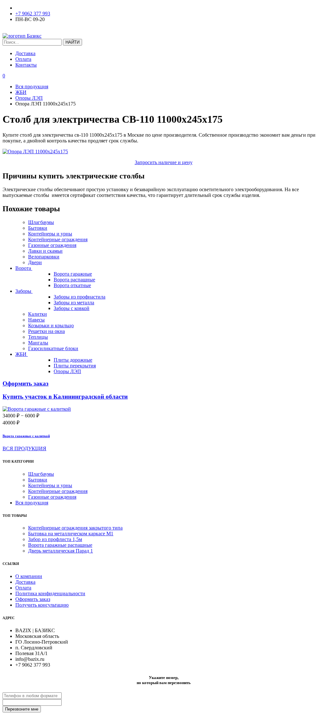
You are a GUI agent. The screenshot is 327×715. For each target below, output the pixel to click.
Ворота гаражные (73, 274)
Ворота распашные (74, 279)
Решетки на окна (46, 331)
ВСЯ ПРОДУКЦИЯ (24, 448)
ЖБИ (21, 354)
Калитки (37, 314)
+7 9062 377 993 (32, 13)
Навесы (36, 319)
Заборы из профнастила (79, 297)
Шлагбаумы (41, 222)
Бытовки (37, 228)
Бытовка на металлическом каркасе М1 (70, 533)
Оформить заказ (32, 599)
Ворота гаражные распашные (60, 545)
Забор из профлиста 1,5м (55, 539)
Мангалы (38, 342)
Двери (35, 262)
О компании (28, 576)
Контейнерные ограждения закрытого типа (75, 528)
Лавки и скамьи (45, 251)
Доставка (25, 53)
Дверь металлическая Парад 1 (60, 550)
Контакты (26, 65)
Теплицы (38, 337)
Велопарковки (43, 256)
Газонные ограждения (52, 245)
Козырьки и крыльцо (51, 325)
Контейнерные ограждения (57, 239)
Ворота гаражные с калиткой (26, 436)
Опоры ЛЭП (67, 371)
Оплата (23, 59)
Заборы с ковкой (71, 308)
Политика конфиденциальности (50, 593)
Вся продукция (31, 502)
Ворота (23, 268)
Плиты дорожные (73, 360)
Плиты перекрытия (75, 365)
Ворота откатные (72, 285)
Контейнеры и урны (50, 233)
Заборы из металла (74, 302)
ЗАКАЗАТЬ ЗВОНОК (27, 30)
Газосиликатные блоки (53, 348)
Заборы (24, 291)
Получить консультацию (42, 605)
